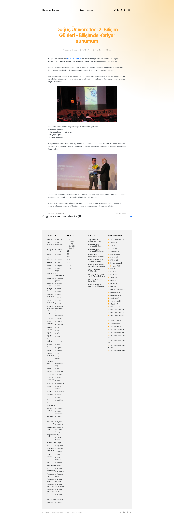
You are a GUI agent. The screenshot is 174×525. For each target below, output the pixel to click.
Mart (70, 244)
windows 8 (60, 471)
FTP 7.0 (114, 257)
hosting (59, 318)
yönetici (50, 502)
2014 (68, 251)
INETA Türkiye (49, 328)
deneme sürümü (58, 285)
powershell (60, 391)
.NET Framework (117, 239)
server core (58, 418)
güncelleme (59, 315)
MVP (113, 280)
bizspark (59, 265)
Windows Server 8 (117, 350)
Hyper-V (116, 266)
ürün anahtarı (49, 455)
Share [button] (109, 50)
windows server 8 (59, 490)
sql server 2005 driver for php (59, 430)
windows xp (59, 495)
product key (50, 395)
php (49, 386)
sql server (60, 425)
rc (48, 400)
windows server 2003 (51, 485)
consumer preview (59, 280)
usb (49, 445)
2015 (71, 244)
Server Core (115, 301)
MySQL (114, 283)
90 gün (50, 250)
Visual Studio (115, 321)
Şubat (71, 246)
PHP (113, 286)
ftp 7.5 (59, 303)
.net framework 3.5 (50, 245)
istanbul (59, 342)
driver (59, 289)
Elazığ (59, 291)
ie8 (58, 330)
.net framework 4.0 (59, 245)
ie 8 (58, 327)
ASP (112, 245)
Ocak (70, 248)
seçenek (60, 409)
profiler (59, 394)
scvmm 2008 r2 (50, 410)
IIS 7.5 (113, 275)
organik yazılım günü (51, 378)
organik (59, 374)
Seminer (114, 298)
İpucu (113, 277)
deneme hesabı (50, 285)
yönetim (59, 502)
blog (49, 268)
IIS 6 (112, 269)
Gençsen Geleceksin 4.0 (59, 308)
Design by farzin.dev (58, 512)
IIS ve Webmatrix (74, 59)
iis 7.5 (50, 336)
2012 (68, 257)
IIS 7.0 (114, 272)
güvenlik (51, 318)
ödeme (59, 377)
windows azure (50, 475)
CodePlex (115, 251)
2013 (68, 254)
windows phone (50, 480)
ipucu (58, 339)
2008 (69, 268)
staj (58, 435)
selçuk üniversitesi (59, 413)
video (59, 454)
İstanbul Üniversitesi (50, 346)
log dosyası (58, 357)
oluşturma (51, 374)
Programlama (116, 295)
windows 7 (60, 468)
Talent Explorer (58, 439)
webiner (59, 462)
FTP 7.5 (114, 260)
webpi (59, 465)
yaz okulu (60, 499)
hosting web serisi (50, 322)
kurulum (59, 350)
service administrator (51, 423)
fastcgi (59, 297)
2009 (69, 265)
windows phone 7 (59, 480)
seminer (50, 417)
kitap (49, 350)
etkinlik (59, 294)
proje (58, 397)
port (49, 391)
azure (50, 263)
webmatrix (51, 465)
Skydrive (114, 304)
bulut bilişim (57, 270)
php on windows (58, 387)
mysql (50, 371)
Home (81, 10)
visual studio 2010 (59, 458)
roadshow (60, 400)
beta (49, 265)
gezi (49, 313)
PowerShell (115, 292)
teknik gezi (51, 443)
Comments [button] (122, 213)
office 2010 (60, 371)
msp (49, 368)
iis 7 (49, 333)
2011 (68, 260)
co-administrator (59, 275)
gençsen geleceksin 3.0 (50, 308)
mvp (58, 368)
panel (58, 380)
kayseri (59, 348)
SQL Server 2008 (117, 313)
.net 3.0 (50, 239)
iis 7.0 (58, 333)
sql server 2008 (51, 436)
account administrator (59, 251)
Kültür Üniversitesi (50, 354)
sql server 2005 (51, 429)
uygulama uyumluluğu (50, 450)
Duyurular (98, 50)
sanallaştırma (51, 405)
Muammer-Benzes (71, 50)
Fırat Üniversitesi (50, 301)
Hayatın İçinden (116, 263)
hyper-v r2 (60, 324)
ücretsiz (59, 451)
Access (113, 242)
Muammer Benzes (50, 10)
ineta (58, 336)
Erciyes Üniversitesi (50, 296)
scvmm (59, 406)
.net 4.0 (59, 239)
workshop (51, 499)
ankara (50, 260)
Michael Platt (50, 362)
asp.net (59, 260)
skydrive (59, 422)
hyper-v (59, 321)
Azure (59, 263)
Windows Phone (117, 332)
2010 (68, 263)
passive (50, 383)
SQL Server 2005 (117, 310)
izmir (58, 345)
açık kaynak (49, 256)
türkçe (59, 443)
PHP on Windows (117, 289)
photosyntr (60, 383)
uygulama (60, 445)
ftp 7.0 (59, 300)
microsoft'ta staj (59, 365)
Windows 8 (115, 326)
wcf (49, 462)
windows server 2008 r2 (51, 491)
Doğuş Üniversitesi (56, 213)
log (58, 353)
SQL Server (115, 307)
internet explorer (50, 340)
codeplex (51, 278)
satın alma (60, 403)
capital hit (51, 273)
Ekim (70, 242)
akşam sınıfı (58, 256)
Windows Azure (59, 475)
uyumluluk (60, 448)
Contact (90, 10)
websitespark (51, 470)
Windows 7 (115, 323)
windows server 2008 (59, 485)
